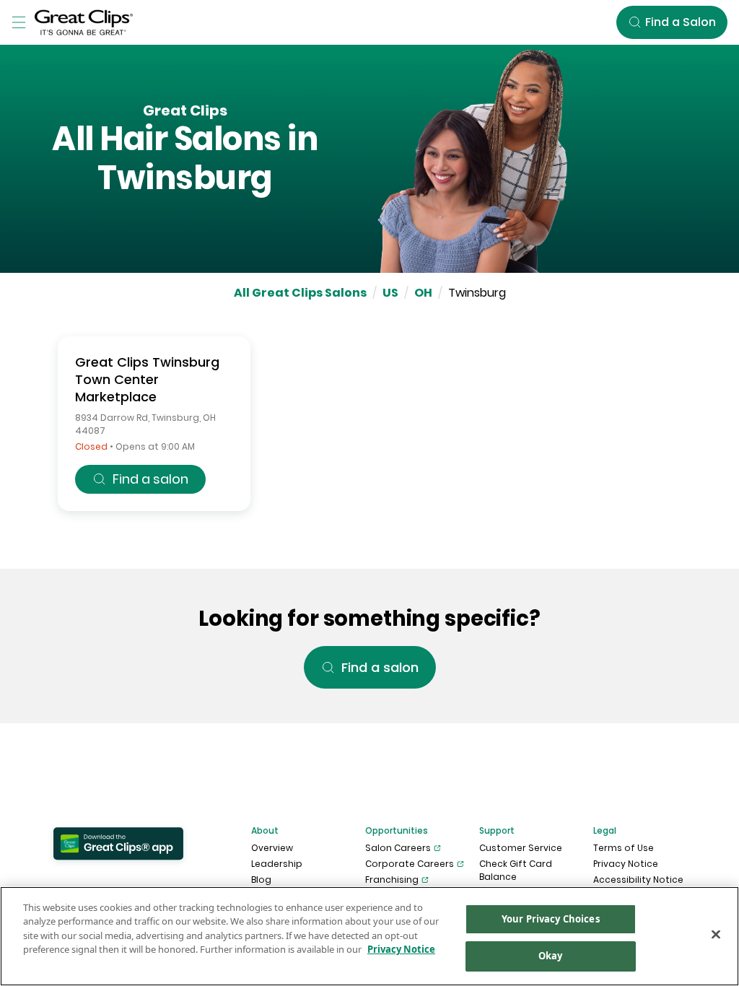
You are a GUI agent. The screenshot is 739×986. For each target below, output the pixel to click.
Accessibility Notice (638, 879)
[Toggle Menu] (19, 22)
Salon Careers (398, 848)
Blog (261, 879)
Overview (272, 848)
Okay (550, 955)
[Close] (716, 934)
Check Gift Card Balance (515, 870)
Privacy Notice (625, 864)
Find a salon (150, 479)
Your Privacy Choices (551, 918)
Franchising (392, 879)
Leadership (276, 864)
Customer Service (520, 848)
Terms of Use (623, 848)
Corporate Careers (409, 864)
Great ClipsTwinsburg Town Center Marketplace (147, 379)
